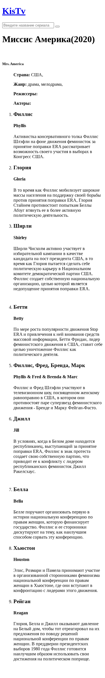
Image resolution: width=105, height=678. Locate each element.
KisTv (13, 11)
